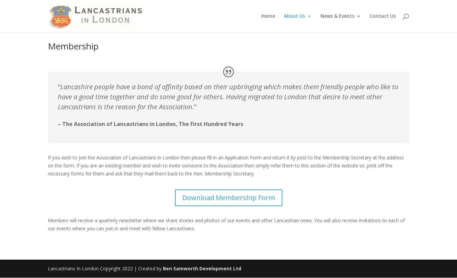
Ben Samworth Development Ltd (202, 268)
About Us (294, 16)
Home (268, 16)
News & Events (337, 16)
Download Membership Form (228, 197)
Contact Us (383, 16)
